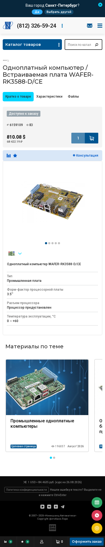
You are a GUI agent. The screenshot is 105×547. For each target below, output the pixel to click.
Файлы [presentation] (73, 96)
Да (37, 12)
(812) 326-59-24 (36, 26)
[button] (51, 458)
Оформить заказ (87, 541)
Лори (65, 519)
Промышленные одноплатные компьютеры (42, 423)
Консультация (87, 155)
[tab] (18, 96)
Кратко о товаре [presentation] (18, 96)
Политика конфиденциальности (26, 489)
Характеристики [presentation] (49, 96)
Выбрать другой (59, 12)
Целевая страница (23, 446)
